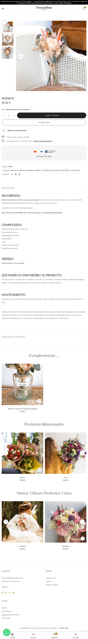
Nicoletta (65, 546)
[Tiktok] (19, 174)
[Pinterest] (15, 174)
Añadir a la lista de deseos (17, 130)
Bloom (22, 478)
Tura (65, 478)
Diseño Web (63, 628)
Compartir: (6, 174)
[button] (84, 8)
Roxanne (22, 546)
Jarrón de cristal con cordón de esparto (22, 409)
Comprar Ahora (44, 122)
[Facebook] (12, 174)
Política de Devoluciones (42, 141)
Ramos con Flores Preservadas (22, 170)
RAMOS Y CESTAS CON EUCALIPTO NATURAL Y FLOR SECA (57, 170)
